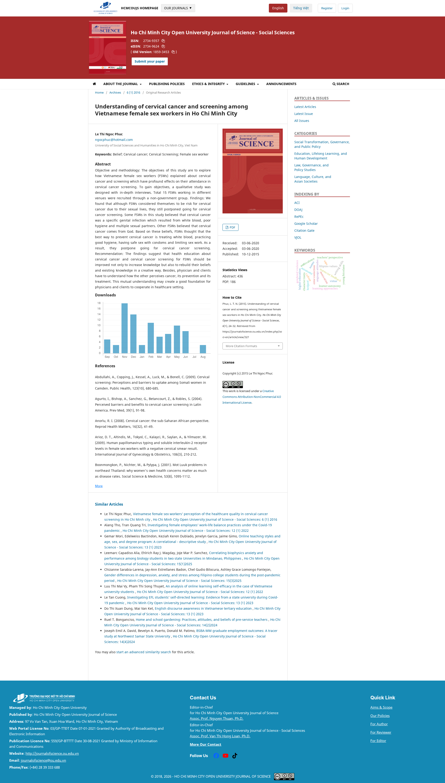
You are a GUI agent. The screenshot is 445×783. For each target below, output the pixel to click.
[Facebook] (216, 755)
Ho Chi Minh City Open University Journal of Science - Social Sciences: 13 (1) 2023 (190, 603)
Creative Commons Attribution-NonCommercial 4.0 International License (251, 397)
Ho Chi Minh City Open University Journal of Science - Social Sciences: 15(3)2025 (179, 580)
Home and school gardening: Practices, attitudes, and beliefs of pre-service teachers (202, 619)
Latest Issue (303, 113)
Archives (115, 92)
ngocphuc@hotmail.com (114, 139)
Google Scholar (306, 223)
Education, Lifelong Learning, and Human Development (320, 155)
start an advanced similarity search (143, 652)
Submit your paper (150, 61)
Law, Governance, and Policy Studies (311, 167)
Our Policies (380, 715)
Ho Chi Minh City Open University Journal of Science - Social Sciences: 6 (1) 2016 (215, 519)
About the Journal (121, 84)
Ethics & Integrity (209, 84)
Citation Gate (304, 230)
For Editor (378, 740)
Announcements (281, 84)
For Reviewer (380, 732)
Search (343, 84)
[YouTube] (225, 755)
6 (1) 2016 (133, 92)
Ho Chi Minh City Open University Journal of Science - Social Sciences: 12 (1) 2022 (186, 530)
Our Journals (178, 8)
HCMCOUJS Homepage (139, 8)
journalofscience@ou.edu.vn (43, 760)
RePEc (299, 216)
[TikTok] (235, 755)
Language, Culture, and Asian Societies (312, 179)
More (99, 486)
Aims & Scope (381, 707)
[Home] (94, 84)
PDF (232, 227)
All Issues (301, 120)
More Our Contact (205, 744)
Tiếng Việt (301, 8)
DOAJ (298, 209)
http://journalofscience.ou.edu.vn (52, 753)
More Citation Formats (241, 346)
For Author (379, 724)
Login (345, 8)
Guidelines (246, 84)
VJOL (297, 237)
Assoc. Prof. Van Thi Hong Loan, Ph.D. (220, 736)
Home (99, 92)
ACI (297, 202)
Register (327, 8)
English (278, 8)
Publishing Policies (167, 84)
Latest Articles (305, 107)
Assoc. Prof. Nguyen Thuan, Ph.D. (216, 718)
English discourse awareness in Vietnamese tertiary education (204, 608)
